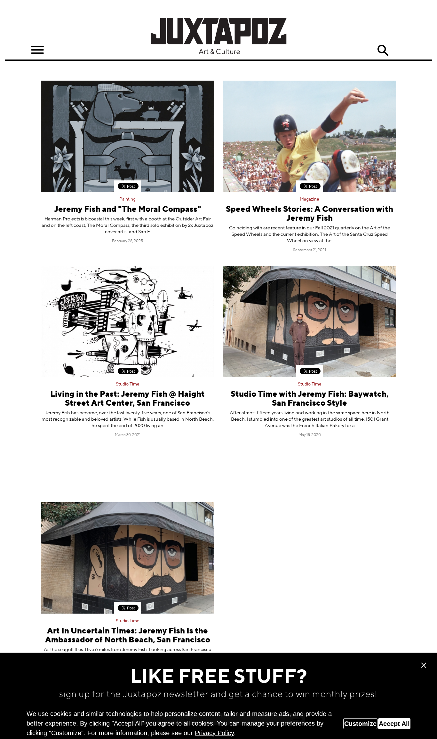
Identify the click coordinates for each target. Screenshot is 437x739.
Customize (360, 723)
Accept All (394, 723)
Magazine (309, 199)
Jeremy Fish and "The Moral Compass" (127, 210)
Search (383, 50)
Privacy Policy (214, 732)
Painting (127, 199)
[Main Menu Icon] (37, 50)
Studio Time (127, 384)
